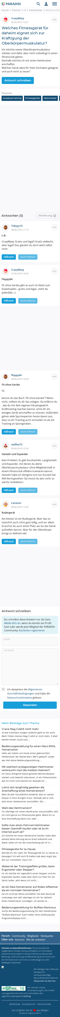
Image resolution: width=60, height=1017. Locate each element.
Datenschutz (28, 1004)
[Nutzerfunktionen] (46, 4)
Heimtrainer (35, 10)
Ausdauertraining (12, 98)
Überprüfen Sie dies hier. (45, 981)
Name (7, 639)
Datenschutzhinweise (19, 697)
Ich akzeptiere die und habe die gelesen (28, 693)
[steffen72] (6, 445)
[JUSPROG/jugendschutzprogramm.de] (14, 988)
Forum (5, 10)
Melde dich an (12, 623)
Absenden (30, 705)
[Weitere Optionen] (54, 19)
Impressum (14, 1004)
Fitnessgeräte (32, 98)
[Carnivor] (6, 504)
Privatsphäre (44, 1004)
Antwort (9, 650)
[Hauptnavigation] (54, 4)
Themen (16, 10)
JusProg (27, 996)
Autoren (19, 939)
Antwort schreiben (17, 80)
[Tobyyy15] (6, 227)
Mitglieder (33, 936)
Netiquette (47, 936)
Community (18, 936)
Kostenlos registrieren (32, 630)
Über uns (7, 939)
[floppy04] (6, 376)
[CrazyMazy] (6, 19)
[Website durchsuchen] (38, 4)
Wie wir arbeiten (35, 939)
